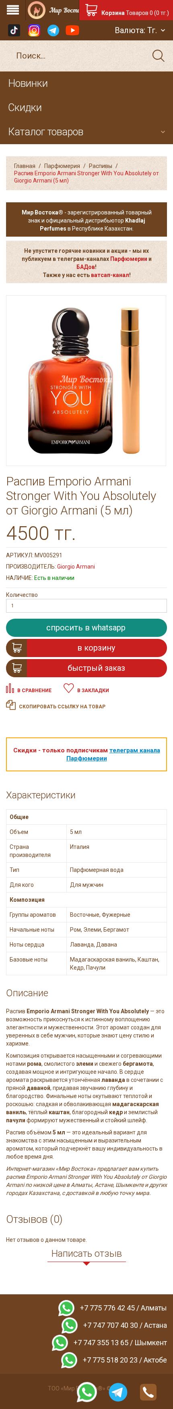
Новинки (28, 83)
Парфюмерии (128, 259)
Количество (22, 595)
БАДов (85, 267)
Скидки (25, 107)
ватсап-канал (110, 275)
